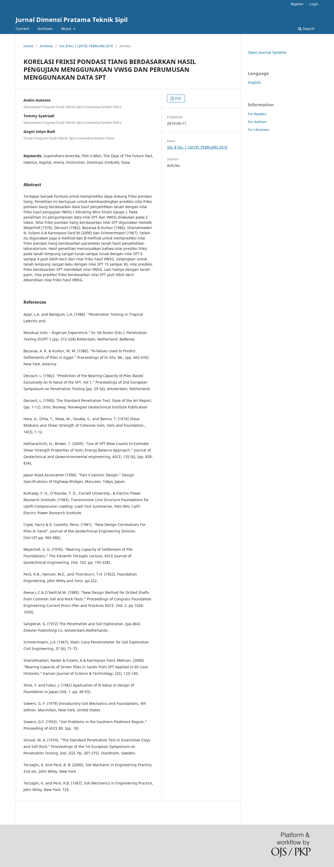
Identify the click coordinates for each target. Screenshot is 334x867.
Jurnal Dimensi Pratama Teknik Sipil (72, 19)
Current (22, 28)
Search (308, 28)
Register (297, 4)
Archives (45, 28)
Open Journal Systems (267, 52)
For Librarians (258, 129)
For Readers (257, 114)
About (66, 28)
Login (313, 4)
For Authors (257, 121)
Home (28, 46)
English (254, 82)
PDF (177, 98)
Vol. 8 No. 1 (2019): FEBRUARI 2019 (86, 46)
